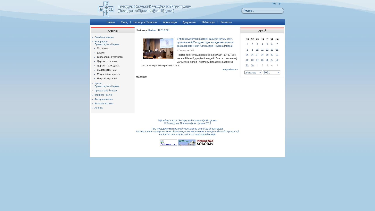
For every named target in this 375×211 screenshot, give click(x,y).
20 (272, 55)
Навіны (111, 22)
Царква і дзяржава (107, 61)
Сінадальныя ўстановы (110, 57)
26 (267, 60)
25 (262, 60)
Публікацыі (208, 22)
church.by (203, 128)
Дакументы (189, 22)
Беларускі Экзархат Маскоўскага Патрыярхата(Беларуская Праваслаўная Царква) (154, 9)
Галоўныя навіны (104, 37)
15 (247, 55)
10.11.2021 (164, 30)
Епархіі (101, 52)
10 (257, 49)
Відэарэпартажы (104, 103)
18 (262, 55)
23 (252, 60)
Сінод (124, 22)
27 (272, 60)
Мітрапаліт (103, 48)
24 (257, 60)
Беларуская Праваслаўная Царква (107, 43)
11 (262, 49)
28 (277, 60)
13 (272, 49)
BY (280, 3)
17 (257, 55)
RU (274, 3)
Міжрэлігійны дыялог (108, 74)
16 (252, 55)
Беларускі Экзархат (145, 22)
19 (267, 55)
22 (247, 60)
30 (252, 65)
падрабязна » (230, 69)
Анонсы (99, 107)
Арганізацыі (170, 22)
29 (247, 65)
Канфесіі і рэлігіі (103, 95)
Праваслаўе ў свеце (106, 90)
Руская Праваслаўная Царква (107, 85)
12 (267, 49)
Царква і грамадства (108, 65)
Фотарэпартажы (104, 99)
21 (277, 55)
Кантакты (226, 22)
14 (277, 49)
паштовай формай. (205, 134)
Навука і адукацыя (107, 78)
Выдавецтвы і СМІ (107, 70)
